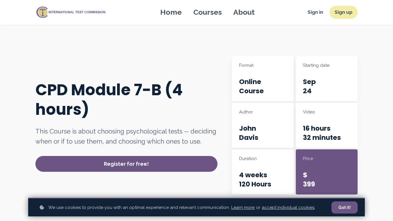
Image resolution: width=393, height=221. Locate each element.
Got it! (344, 207)
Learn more (243, 207)
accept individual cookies (288, 207)
